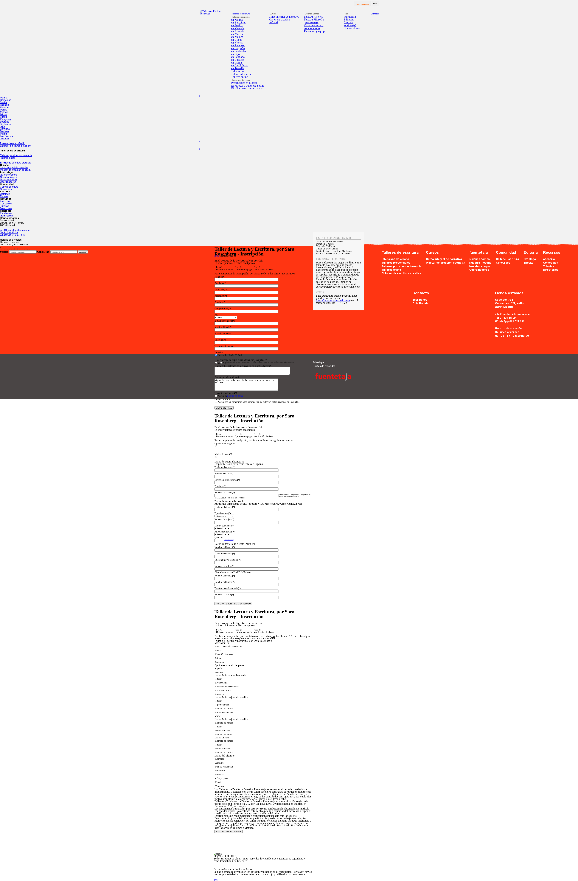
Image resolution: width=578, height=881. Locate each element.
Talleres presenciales (396, 263)
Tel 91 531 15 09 (9, 233)
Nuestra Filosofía (314, 19)
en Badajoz (237, 59)
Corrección (6, 204)
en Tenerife (237, 68)
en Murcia (237, 34)
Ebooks (4, 197)
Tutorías (4, 206)
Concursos (6, 189)
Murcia (3, 110)
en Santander (238, 51)
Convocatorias (352, 28)
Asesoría (5, 201)
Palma (3, 134)
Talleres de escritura (241, 14)
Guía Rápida (6, 216)
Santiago (5, 129)
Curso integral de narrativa (284, 16)
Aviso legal (318, 363)
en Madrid (237, 19)
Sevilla (3, 103)
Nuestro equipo (8, 180)
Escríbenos (6, 213)
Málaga (4, 112)
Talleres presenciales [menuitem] (241, 17)
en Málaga (237, 36)
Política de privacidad (324, 366)
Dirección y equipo (315, 31)
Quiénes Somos (312, 14)
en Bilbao (236, 39)
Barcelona (5, 100)
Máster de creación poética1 (279, 21)
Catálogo (5, 194)
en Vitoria (236, 42)
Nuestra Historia (313, 16)
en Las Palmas (239, 65)
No (224, 362)
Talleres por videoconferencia (241, 73)
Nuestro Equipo (311, 23)
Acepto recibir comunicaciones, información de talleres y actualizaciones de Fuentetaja (259, 402)
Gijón (2, 127)
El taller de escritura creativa (247, 88)
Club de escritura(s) (350, 24)
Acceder (83, 252)
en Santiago (238, 56)
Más (346, 14)
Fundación (350, 16)
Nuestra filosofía (9, 177)
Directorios (6, 209)
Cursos (273, 14)
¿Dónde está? (228, 540)
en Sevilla (236, 25)
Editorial (349, 19)
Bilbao (3, 115)
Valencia (4, 105)
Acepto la (230, 396)
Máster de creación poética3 (445, 263)
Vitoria (3, 117)
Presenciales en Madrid (244, 82)
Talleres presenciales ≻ (12, 153)
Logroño (4, 122)
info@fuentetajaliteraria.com (15, 230)
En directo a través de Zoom (247, 85)
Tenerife (4, 139)
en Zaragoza (238, 45)
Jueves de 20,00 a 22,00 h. (230, 355)
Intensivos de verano (395, 259)
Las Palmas (6, 136)
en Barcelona (238, 22)
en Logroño (238, 48)
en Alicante (237, 31)
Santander (5, 124)
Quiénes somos (8, 175)
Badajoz (4, 132)
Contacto (375, 14)
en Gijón (236, 54)
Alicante (4, 107)
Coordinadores (8, 182)
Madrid (3, 98)
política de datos (235, 396)
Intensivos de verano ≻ (12, 160)
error (216, 879)
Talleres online (239, 76)
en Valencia (237, 28)
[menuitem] (247, 19)
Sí (219, 362)
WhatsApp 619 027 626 (12, 235)
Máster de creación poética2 (15, 170)
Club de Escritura (9, 187)
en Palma (236, 62)
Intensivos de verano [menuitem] (241, 80)
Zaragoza (5, 119)
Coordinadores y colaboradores (313, 27)
